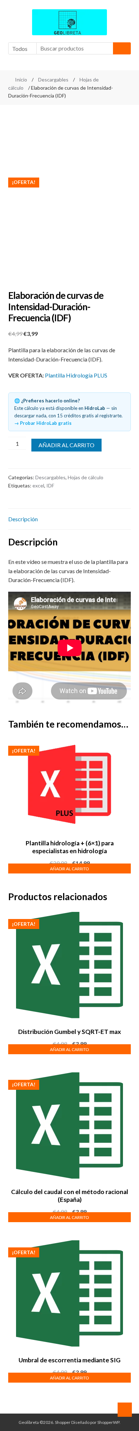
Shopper (63, 1422)
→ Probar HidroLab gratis (43, 423)
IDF (50, 485)
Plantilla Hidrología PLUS (76, 375)
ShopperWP (108, 1422)
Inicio (21, 79)
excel (38, 485)
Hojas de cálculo (85, 477)
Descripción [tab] (23, 519)
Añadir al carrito (66, 445)
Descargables (53, 79)
